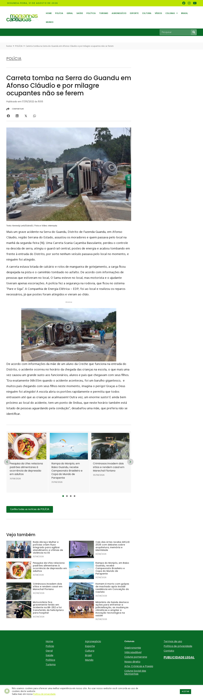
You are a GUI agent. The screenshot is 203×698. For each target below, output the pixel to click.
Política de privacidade (178, 646)
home (9, 46)
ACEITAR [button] (185, 691)
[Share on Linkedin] (17, 115)
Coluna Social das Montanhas (135, 672)
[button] (63, 496)
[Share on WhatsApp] (34, 115)
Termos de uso (173, 641)
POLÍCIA (19, 46)
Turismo (51, 664)
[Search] (193, 32)
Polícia (50, 646)
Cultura (89, 651)
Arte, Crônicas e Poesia (138, 666)
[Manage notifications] (7, 691)
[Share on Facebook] (8, 115)
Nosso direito (132, 661)
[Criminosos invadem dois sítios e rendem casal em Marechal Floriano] (92, 462)
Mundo (89, 660)
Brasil (88, 655)
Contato (169, 651)
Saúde (49, 655)
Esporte (90, 646)
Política (50, 660)
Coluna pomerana (135, 657)
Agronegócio (93, 641)
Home (49, 641)
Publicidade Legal (179, 657)
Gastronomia (132, 648)
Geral (49, 651)
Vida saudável (132, 652)
